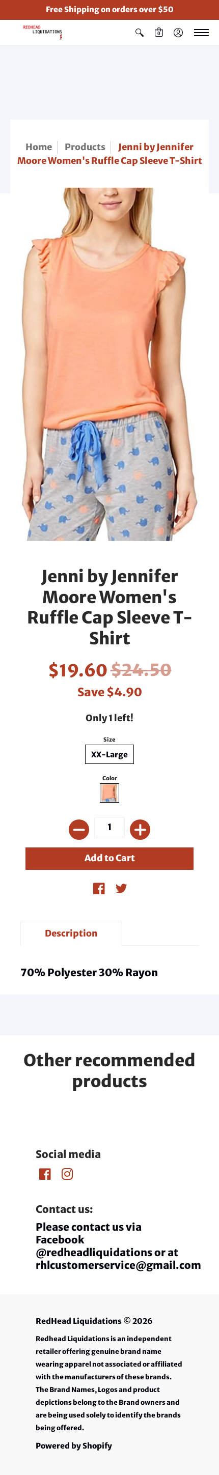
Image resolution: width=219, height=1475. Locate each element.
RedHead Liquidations (79, 1321)
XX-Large (109, 754)
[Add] (140, 829)
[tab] (71, 934)
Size (109, 739)
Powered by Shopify (74, 1446)
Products (85, 147)
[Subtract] (79, 829)
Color (109, 778)
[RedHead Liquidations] (38, 32)
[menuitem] (139, 32)
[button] (139, 32)
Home (38, 147)
